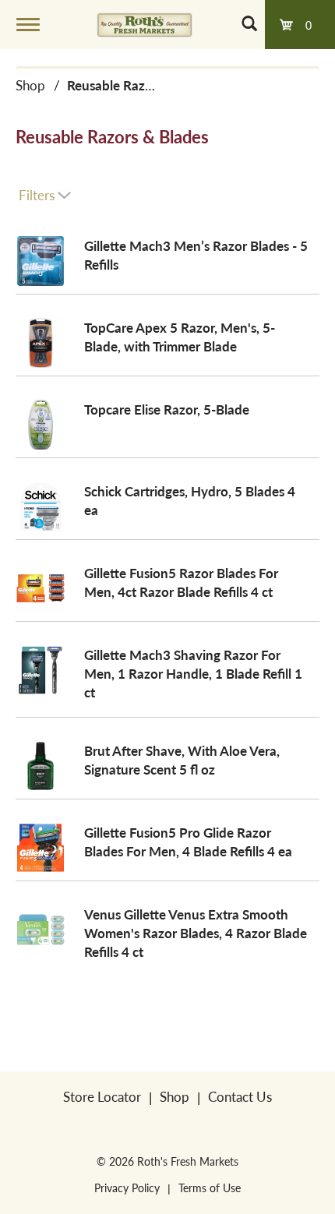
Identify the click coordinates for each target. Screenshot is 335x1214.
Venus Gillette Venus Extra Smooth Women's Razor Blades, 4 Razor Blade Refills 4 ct (195, 933)
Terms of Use (209, 1187)
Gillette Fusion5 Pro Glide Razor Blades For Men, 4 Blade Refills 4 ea (188, 841)
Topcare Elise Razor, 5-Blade (166, 409)
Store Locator (102, 1096)
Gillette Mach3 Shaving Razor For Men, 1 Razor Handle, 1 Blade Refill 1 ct (193, 673)
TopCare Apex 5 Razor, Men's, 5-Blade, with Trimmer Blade (179, 336)
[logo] (144, 24)
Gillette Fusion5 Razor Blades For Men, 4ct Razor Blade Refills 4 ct (181, 582)
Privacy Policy (127, 1187)
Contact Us (240, 1096)
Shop (30, 85)
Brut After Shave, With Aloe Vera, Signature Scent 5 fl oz (182, 759)
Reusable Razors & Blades (142, 85)
